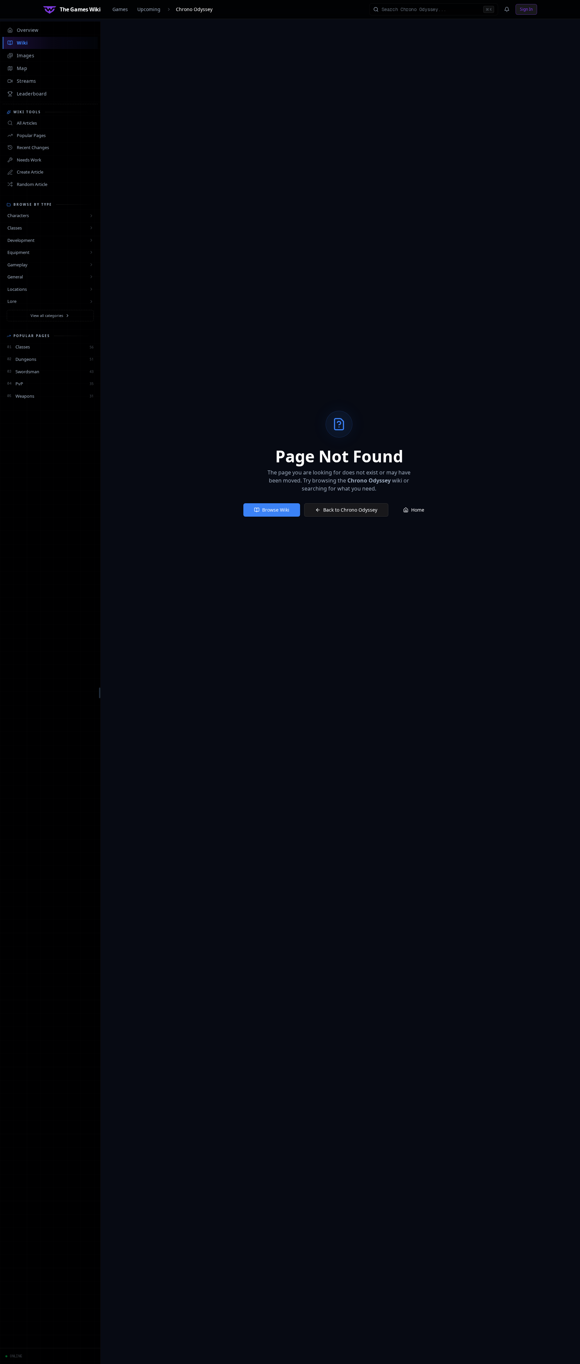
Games (120, 9)
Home (417, 510)
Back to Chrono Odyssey (350, 510)
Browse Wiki (275, 510)
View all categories (47, 315)
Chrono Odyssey (194, 9)
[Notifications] (507, 9)
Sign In (526, 9)
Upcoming (148, 9)
